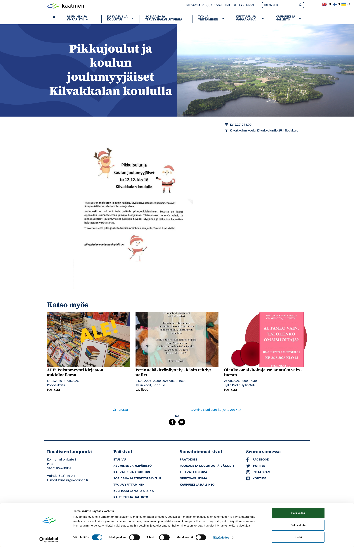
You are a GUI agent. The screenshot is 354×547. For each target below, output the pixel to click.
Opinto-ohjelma (193, 478)
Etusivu (119, 459)
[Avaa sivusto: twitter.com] (182, 422)
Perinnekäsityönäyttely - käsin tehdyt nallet (173, 372)
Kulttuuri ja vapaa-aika (133, 490)
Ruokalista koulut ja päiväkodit (207, 465)
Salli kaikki (298, 513)
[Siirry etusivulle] (65, 6)
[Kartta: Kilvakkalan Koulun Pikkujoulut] (132, 204)
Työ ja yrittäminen (129, 484)
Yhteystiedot (243, 5)
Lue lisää (53, 389)
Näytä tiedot (221, 537)
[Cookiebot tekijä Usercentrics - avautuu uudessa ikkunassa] (49, 540)
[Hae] (300, 4)
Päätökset (188, 459)
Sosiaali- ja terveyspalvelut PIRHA (163, 18)
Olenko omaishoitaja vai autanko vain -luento (263, 372)
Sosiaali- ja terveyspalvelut (137, 478)
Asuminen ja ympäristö (132, 465)
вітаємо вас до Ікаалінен (208, 5)
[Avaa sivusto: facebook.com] (172, 422)
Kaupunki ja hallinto (130, 497)
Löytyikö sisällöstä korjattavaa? (213, 409)
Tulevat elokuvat (194, 472)
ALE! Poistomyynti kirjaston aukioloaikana (75, 372)
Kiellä (298, 537)
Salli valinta (298, 525)
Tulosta (122, 409)
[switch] (134, 537)
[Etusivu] (54, 19)
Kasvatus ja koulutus (131, 472)
